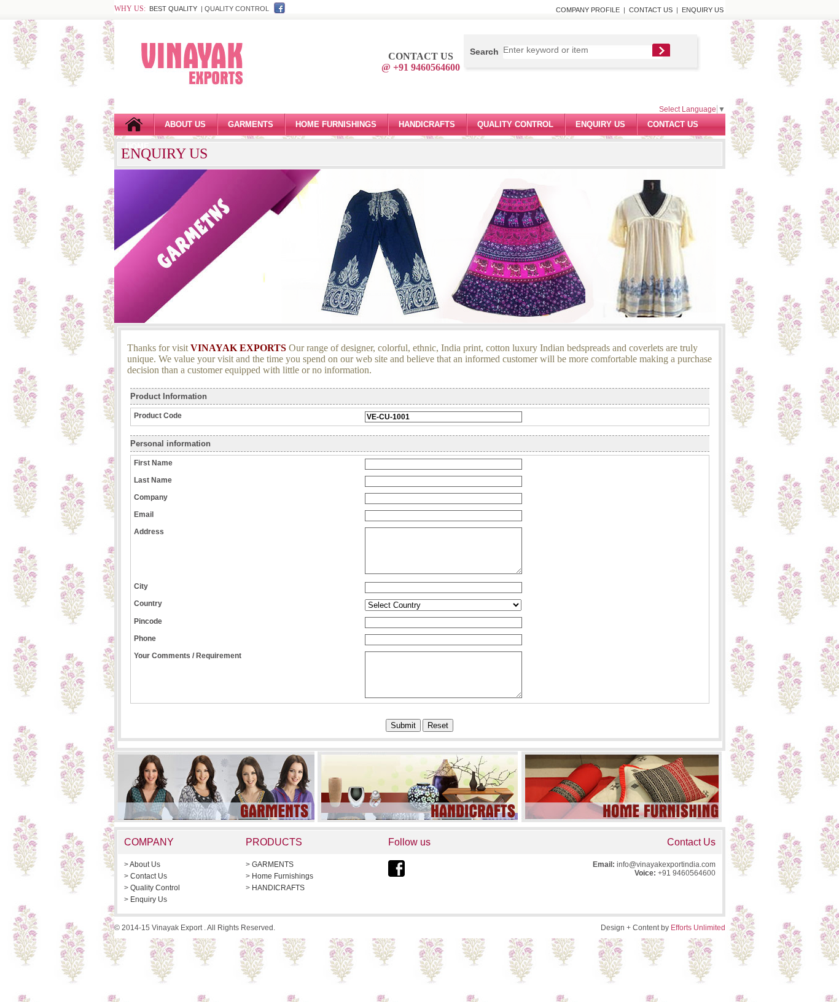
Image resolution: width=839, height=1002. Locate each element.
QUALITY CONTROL (515, 124)
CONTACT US (651, 10)
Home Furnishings (336, 124)
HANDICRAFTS (427, 124)
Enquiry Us (148, 899)
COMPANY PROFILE (588, 10)
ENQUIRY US (703, 10)
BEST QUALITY (173, 8)
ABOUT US (185, 124)
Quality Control (155, 888)
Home (133, 125)
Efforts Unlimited (698, 927)
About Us (145, 864)
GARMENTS (250, 124)
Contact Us (148, 876)
